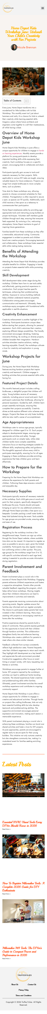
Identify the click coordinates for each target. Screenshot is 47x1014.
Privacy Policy (24, 990)
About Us (14, 984)
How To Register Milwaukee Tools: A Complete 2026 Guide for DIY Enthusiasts (23, 886)
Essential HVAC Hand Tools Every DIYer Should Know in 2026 (22, 824)
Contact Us (32, 984)
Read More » (6, 829)
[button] (43, 8)
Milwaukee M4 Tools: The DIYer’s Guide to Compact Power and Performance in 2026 (22, 951)
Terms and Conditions (23, 995)
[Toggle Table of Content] (25, 101)
